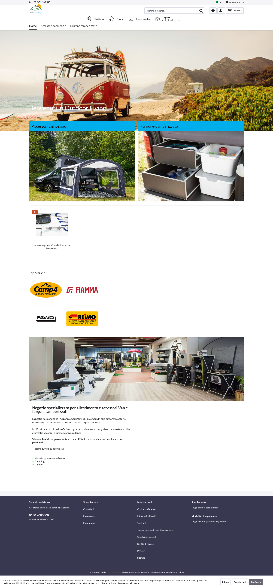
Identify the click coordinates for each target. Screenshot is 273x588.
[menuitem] (174, 10)
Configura (256, 582)
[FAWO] (46, 319)
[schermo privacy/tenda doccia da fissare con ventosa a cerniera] (52, 224)
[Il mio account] (221, 10)
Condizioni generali (146, 536)
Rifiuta (225, 582)
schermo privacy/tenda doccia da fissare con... (52, 247)
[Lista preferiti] (213, 10)
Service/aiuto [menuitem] (235, 2)
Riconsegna (88, 516)
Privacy (141, 550)
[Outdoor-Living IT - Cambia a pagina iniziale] (55, 9)
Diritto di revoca (145, 543)
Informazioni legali (146, 516)
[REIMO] (82, 319)
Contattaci (88, 509)
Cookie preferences (146, 509)
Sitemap (141, 557)
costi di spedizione (113, 572)
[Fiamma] (82, 290)
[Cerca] (201, 10)
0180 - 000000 (39, 515)
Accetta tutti (240, 582)
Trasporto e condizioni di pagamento (155, 530)
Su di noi (141, 523)
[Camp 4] (46, 290)
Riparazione (89, 523)
